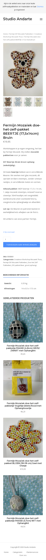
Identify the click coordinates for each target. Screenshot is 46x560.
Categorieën (17, 552)
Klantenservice (32, 552)
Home (5, 34)
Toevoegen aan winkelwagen (21, 244)
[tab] (16, 275)
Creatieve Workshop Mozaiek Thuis (28, 259)
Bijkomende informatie (16, 275)
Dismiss (40, 6)
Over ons (23, 555)
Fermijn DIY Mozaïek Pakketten (21, 34)
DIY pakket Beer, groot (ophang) (24, 265)
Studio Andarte (17, 19)
